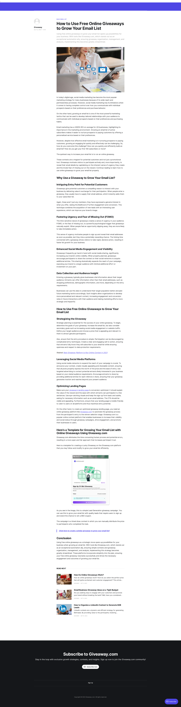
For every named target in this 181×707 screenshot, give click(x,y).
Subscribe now (92, 667)
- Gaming (89, 6)
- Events (120, 6)
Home (40, 6)
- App (113, 6)
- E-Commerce (78, 6)
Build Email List (62, 19)
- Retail (97, 6)
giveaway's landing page (79, 390)
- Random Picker (66, 6)
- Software (105, 6)
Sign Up (90, 683)
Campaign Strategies (51, 6)
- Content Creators (141, 6)
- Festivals (129, 6)
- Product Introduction (156, 6)
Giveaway (38, 27)
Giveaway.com (86, 412)
